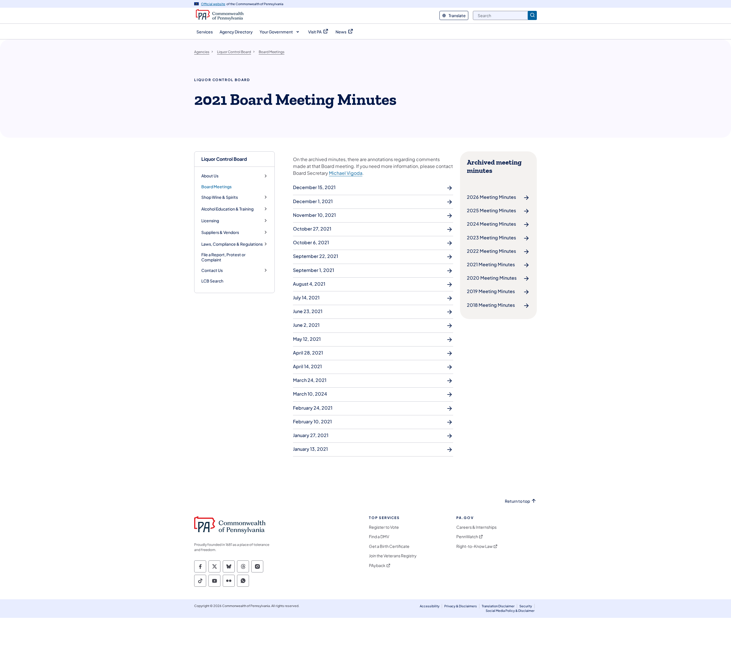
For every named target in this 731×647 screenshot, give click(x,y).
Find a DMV (379, 536)
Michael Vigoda (345, 173)
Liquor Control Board (224, 159)
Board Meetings (216, 186)
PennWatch (467, 536)
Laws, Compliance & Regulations (232, 244)
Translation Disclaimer (498, 606)
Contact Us (212, 270)
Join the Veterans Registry (393, 555)
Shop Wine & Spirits (219, 197)
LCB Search (212, 280)
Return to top (517, 501)
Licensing (210, 220)
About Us (209, 175)
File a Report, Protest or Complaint (223, 257)
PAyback (377, 565)
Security (525, 606)
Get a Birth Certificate (389, 546)
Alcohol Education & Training (227, 209)
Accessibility (429, 606)
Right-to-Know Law (474, 546)
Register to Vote (384, 527)
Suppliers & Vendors (220, 232)
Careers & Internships (476, 527)
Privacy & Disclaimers (460, 606)
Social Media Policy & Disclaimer (510, 610)
